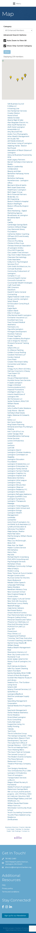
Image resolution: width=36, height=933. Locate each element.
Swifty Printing (13, 726)
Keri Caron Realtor (15, 422)
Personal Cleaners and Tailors (19, 620)
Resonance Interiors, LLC (17, 652)
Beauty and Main (14, 171)
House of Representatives (18, 378)
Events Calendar (25, 827)
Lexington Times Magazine (18, 506)
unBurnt (11, 780)
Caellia (10, 222)
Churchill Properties (16, 250)
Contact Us (25, 831)
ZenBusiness (13, 819)
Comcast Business (15, 269)
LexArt (10, 443)
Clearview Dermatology (17, 257)
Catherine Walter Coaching (18, 234)
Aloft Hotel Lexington (16, 127)
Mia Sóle (11, 555)
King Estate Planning (16, 424)
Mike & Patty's (13, 569)
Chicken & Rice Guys (16, 243)
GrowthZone (26, 930)
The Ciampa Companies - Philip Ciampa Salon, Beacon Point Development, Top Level (20, 738)
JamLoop (11, 406)
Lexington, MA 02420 (17, 863)
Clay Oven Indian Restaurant (19, 255)
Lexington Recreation (16, 492)
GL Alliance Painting (16, 350)
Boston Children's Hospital (18, 201)
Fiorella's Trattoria (15, 334)
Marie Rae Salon (14, 534)
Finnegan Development (17, 332)
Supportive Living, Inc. (16, 724)
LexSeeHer (12, 520)
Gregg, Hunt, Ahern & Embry (19, 369)
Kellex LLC (12, 420)
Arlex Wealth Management (18, 136)
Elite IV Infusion (14, 313)
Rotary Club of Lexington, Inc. (19, 661)
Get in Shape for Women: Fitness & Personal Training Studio (18, 343)
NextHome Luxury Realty (18, 603)
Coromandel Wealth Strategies (20, 283)
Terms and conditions (10, 892)
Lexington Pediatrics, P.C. (17, 489)
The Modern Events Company (20, 757)
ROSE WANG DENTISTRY (18, 659)
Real (9, 650)
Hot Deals (10, 829)
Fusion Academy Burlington (19, 338)
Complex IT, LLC (14, 276)
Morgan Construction (16, 575)
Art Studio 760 (13, 139)
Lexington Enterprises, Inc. (18, 466)
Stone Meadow (14, 715)
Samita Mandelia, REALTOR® (19, 673)
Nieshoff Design (14, 606)
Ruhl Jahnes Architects (17, 666)
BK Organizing (13, 199)
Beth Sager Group (15, 192)
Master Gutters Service (17, 548)
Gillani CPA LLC (13, 348)
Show (7, 52)
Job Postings (16, 831)
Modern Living (13, 571)
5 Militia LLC (12, 106)
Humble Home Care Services (19, 380)
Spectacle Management (17, 710)
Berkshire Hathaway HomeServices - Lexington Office (18, 180)
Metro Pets (12, 552)
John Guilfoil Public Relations (19, 408)
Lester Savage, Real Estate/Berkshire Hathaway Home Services (18, 436)
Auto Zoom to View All (16, 40)
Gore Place (12, 359)
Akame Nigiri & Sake (15, 120)
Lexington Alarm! (14, 450)
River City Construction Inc (18, 655)
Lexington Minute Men (17, 485)
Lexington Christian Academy (19, 452)
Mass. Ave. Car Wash (15, 545)
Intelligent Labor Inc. (16, 392)
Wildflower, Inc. (14, 801)
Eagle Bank (12, 308)
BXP (9, 220)
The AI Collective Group (17, 733)
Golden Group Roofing (17, 352)
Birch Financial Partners (17, 194)
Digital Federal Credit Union (19, 297)
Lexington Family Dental (17, 469)
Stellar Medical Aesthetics (18, 713)
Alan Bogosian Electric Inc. (18, 122)
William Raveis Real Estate (18, 803)
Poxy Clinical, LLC (14, 634)
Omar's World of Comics (17, 613)
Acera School (13, 115)
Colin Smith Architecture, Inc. (19, 266)
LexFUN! (11, 448)
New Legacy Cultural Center (19, 599)
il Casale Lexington (15, 383)
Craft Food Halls (14, 285)
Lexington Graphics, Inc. (17, 473)
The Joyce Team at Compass (19, 752)
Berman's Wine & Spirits (17, 185)
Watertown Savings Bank (18, 789)
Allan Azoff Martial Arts (17, 125)
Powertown (12, 631)
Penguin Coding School (17, 617)
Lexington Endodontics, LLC (19, 464)
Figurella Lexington (15, 329)
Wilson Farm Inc (14, 806)
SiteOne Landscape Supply (18, 696)
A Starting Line (13, 109)
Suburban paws (14, 722)
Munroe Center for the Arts (19, 578)
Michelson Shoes (14, 564)
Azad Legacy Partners (16, 160)
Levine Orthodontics (16, 441)
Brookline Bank (14, 218)
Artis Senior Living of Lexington (20, 143)
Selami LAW (12, 687)
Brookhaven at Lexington (18, 215)
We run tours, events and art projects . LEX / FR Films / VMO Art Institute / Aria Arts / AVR (20, 794)
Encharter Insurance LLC (17, 318)
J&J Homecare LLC (15, 399)
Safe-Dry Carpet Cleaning (18, 668)
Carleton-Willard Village (17, 227)
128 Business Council (16, 104)
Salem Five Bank (14, 671)
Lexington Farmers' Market (18, 471)
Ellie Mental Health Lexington (19, 315)
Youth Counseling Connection (20, 812)
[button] (10, 77)
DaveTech (11, 290)
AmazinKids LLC (14, 129)
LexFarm (11, 445)
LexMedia (11, 517)
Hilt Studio (12, 376)
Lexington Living (14, 483)
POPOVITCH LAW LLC (16, 627)
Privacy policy (7, 888)
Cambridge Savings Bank (17, 225)
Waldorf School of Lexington (19, 787)
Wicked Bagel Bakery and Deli (20, 799)
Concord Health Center (17, 278)
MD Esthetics (13, 550)
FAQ (3, 885)
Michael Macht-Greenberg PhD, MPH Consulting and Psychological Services (18, 559)
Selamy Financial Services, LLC (19, 689)
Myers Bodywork (14, 580)
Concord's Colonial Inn (16, 280)
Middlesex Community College (20, 566)
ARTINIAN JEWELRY (16, 141)
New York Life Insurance (17, 601)
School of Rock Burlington (18, 675)
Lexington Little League (17, 480)
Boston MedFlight (15, 204)
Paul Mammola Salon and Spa (20, 615)
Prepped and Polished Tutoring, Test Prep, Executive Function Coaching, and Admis (20, 638)
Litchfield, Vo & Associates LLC (19, 524)
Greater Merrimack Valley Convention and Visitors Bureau (18, 364)
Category (8, 26)
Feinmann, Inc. (13, 327)
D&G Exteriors (13, 287)
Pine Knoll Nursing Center (18, 624)
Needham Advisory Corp (17, 589)
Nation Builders (14, 587)
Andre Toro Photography (18, 134)
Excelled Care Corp (15, 320)
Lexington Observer (16, 487)
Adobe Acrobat (14, 118)
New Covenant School (16, 592)
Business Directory (11, 827)
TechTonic (12, 731)
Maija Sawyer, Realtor (16, 531)
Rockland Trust (14, 657)
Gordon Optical (14, 357)
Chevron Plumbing (15, 241)
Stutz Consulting (14, 720)
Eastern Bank (13, 311)
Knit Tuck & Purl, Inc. (16, 431)
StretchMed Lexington (17, 717)
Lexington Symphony (16, 499)
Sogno (10, 699)
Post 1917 (11, 629)
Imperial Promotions (16, 390)
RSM (9, 664)
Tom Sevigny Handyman (17, 768)
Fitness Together (14, 336)
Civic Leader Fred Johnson (18, 253)
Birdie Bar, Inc (13, 197)
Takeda (11, 729)
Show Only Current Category (19, 46)
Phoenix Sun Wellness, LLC (18, 622)
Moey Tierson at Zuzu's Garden (20, 573)
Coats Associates (14, 260)
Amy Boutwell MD (15, 132)
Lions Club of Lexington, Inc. (19, 522)
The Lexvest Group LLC (17, 754)
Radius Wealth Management (19, 648)
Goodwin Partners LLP (17, 355)
